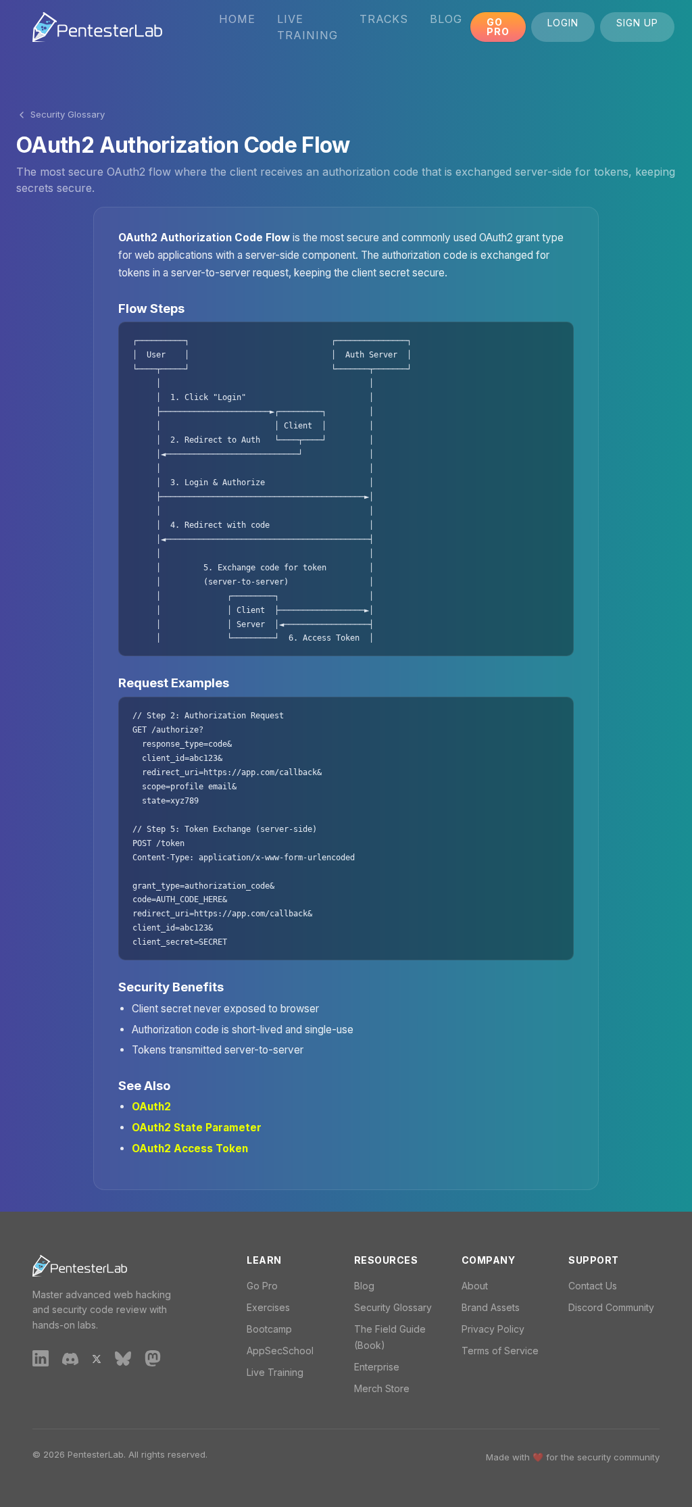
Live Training (307, 27)
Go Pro (498, 26)
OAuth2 (151, 1106)
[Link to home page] (97, 27)
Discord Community (611, 1307)
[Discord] (70, 1358)
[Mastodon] (153, 1357)
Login (562, 22)
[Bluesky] (123, 1358)
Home (237, 19)
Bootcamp (269, 1329)
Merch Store (382, 1388)
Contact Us (592, 1285)
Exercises (268, 1307)
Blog (446, 19)
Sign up (637, 22)
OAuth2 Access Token (190, 1148)
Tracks (384, 19)
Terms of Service (500, 1350)
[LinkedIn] (40, 1357)
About (475, 1285)
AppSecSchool (280, 1350)
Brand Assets (491, 1307)
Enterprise (376, 1367)
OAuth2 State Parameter (197, 1127)
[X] (96, 1358)
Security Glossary (67, 114)
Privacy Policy (493, 1329)
